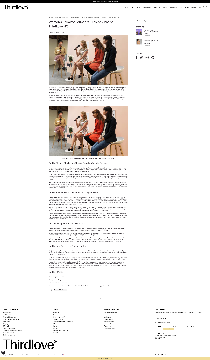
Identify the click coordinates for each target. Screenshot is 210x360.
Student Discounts (9, 333)
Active (165, 7)
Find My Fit (125, 7)
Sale (181, 7)
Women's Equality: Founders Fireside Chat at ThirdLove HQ (94, 17)
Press (55, 326)
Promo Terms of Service (52, 355)
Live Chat (157, 338)
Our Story (56, 312)
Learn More (168, 329)
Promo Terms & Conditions (11, 319)
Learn (187, 7)
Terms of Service (37, 355)
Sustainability (57, 315)
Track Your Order (8, 315)
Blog (54, 324)
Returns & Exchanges (9, 317)
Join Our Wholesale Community (63, 321)
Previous (103, 299)
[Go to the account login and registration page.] (203, 7)
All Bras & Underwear (110, 312)
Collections (173, 7)
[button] (105, 358)
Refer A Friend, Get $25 (60, 330)
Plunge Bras (107, 326)
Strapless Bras (108, 319)
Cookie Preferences (9, 335)
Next (108, 299)
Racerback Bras (109, 321)
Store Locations (58, 319)
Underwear (157, 7)
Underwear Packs (109, 328)
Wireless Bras (108, 324)
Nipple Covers (147, 7)
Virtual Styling (7, 312)
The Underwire (61, 17)
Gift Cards (6, 326)
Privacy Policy (161, 322)
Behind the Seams (60, 290)
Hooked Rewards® (59, 317)
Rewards (194, 7)
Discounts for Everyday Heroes (12, 330)
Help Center (6, 321)
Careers (55, 328)
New (133, 7)
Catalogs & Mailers (9, 328)
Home (51, 17)
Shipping (5, 324)
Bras (138, 7)
